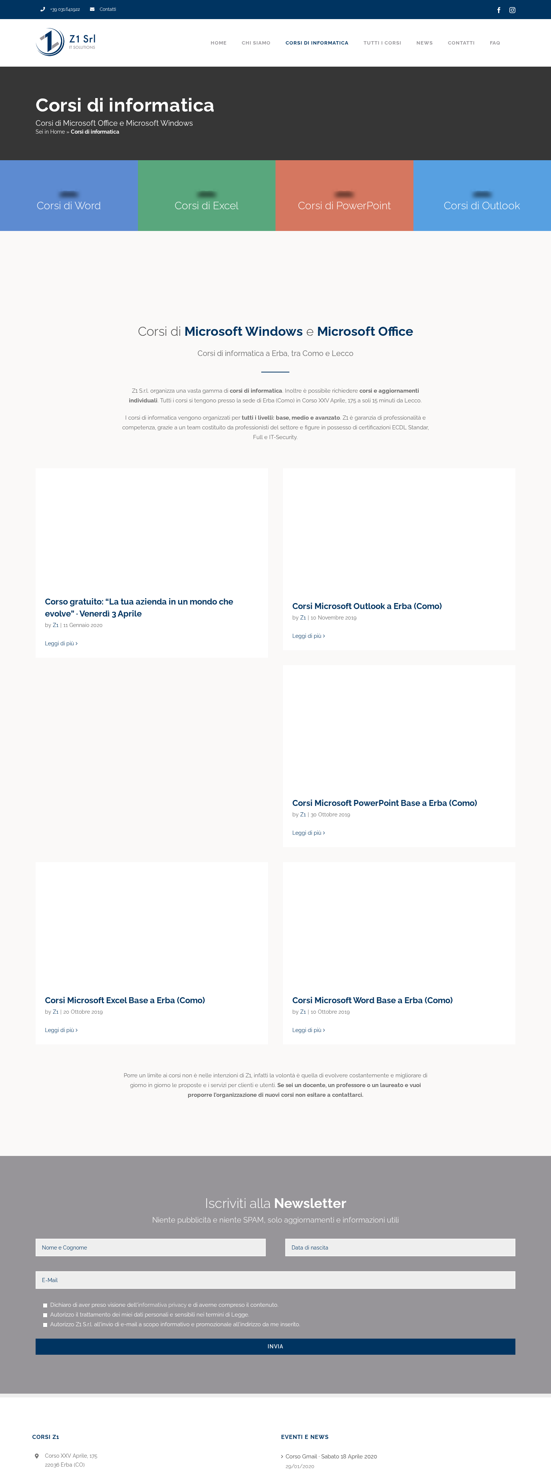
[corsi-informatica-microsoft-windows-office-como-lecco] (275, 284)
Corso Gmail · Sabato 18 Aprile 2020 (331, 1456)
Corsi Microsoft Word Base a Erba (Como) (399, 922)
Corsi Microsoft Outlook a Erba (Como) (399, 528)
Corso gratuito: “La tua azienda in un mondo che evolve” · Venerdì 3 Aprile (152, 526)
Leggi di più (59, 643)
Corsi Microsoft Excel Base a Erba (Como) (152, 922)
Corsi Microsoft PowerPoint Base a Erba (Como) (399, 725)
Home (57, 132)
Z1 (55, 625)
